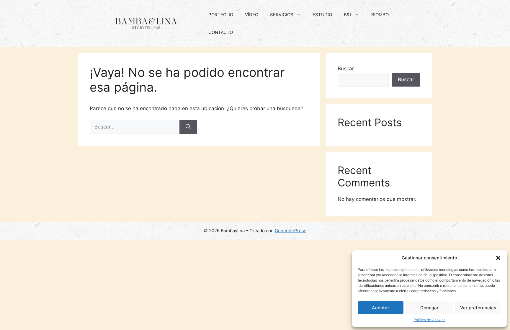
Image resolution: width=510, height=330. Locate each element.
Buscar (346, 68)
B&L (348, 14)
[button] (498, 258)
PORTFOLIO (220, 14)
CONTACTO (220, 32)
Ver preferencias (478, 308)
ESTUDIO (322, 14)
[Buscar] (188, 127)
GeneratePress (290, 230)
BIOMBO (380, 14)
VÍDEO (251, 14)
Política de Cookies (429, 320)
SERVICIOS (281, 14)
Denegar (429, 308)
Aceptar (380, 308)
